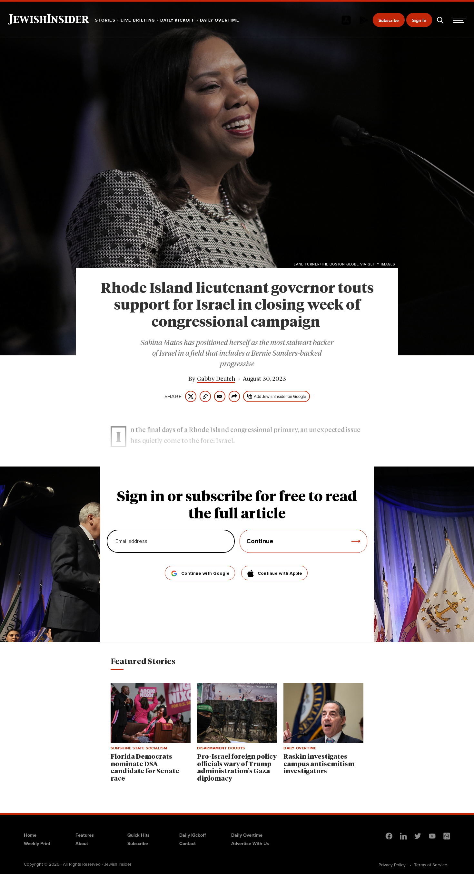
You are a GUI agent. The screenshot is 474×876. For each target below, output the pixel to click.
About (81, 843)
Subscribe (389, 20)
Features (84, 835)
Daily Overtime (246, 835)
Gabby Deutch (216, 379)
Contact (187, 843)
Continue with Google (205, 573)
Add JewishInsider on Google (280, 396)
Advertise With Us (250, 843)
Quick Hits (138, 835)
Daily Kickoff (192, 835)
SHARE (173, 396)
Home (30, 835)
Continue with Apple (280, 573)
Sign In (419, 20)
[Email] (219, 396)
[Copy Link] (205, 396)
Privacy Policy (392, 865)
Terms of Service (430, 865)
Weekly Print (37, 843)
